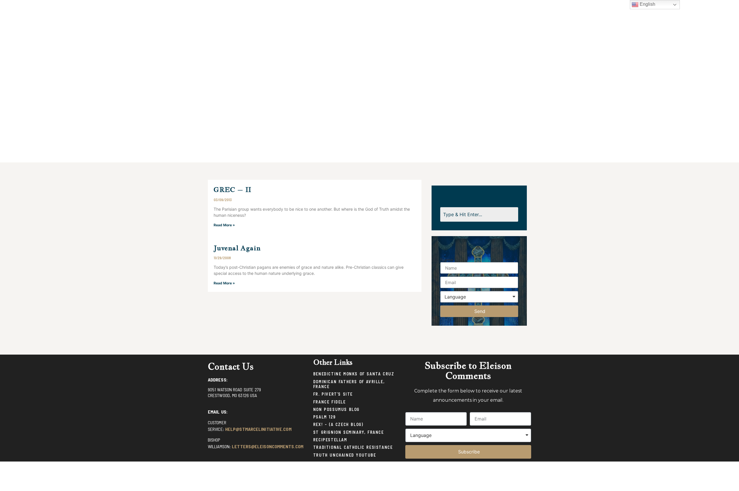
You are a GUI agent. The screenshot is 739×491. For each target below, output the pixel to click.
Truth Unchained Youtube (344, 455)
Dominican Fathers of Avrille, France (349, 384)
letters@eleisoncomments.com (267, 446)
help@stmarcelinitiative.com (258, 429)
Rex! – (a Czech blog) (338, 424)
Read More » (224, 225)
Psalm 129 (324, 416)
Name (446, 259)
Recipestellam (330, 439)
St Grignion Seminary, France (348, 432)
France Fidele (329, 401)
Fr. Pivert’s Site (333, 394)
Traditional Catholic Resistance (353, 447)
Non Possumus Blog (336, 409)
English (647, 4)
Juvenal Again (237, 247)
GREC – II (232, 189)
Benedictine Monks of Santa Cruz (353, 373)
